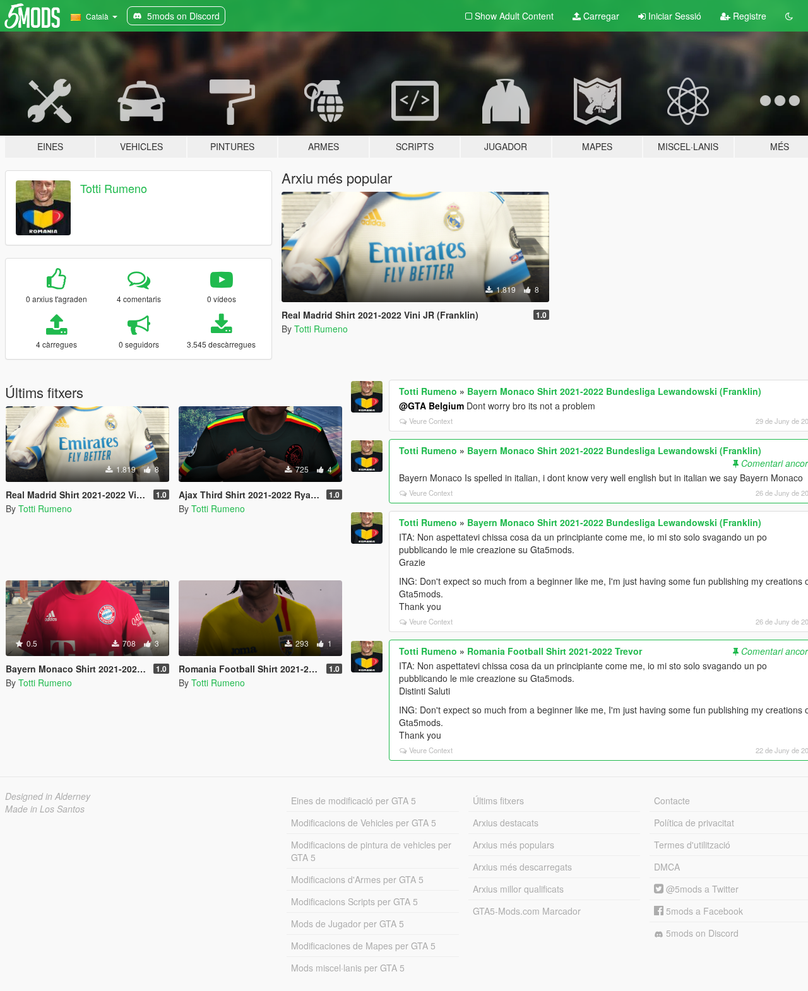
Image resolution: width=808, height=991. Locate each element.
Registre (748, 15)
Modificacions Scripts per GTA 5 (354, 901)
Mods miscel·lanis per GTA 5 (348, 967)
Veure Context (431, 421)
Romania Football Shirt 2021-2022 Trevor (554, 651)
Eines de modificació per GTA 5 (353, 800)
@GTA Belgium (431, 405)
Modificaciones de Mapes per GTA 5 (363, 945)
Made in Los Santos (45, 808)
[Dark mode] (789, 16)
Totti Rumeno (113, 188)
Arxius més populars (513, 844)
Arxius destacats (505, 822)
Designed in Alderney (47, 796)
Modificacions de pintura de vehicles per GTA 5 (371, 851)
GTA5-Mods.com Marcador (527, 911)
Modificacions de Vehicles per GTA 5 (363, 822)
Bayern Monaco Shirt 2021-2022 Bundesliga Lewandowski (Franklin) (614, 391)
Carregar (600, 15)
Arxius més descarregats (522, 866)
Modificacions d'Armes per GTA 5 (357, 879)
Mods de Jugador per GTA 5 (347, 923)
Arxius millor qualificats (518, 889)
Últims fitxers (498, 800)
